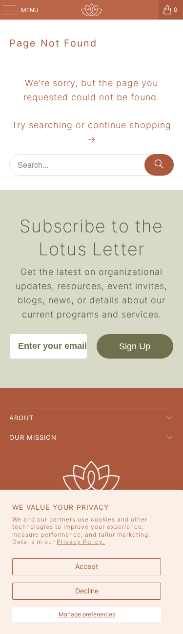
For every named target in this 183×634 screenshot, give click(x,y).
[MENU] (5, 10)
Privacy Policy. (81, 541)
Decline (87, 591)
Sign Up (134, 346)
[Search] (159, 165)
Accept (86, 566)
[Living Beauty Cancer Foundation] (92, 10)
